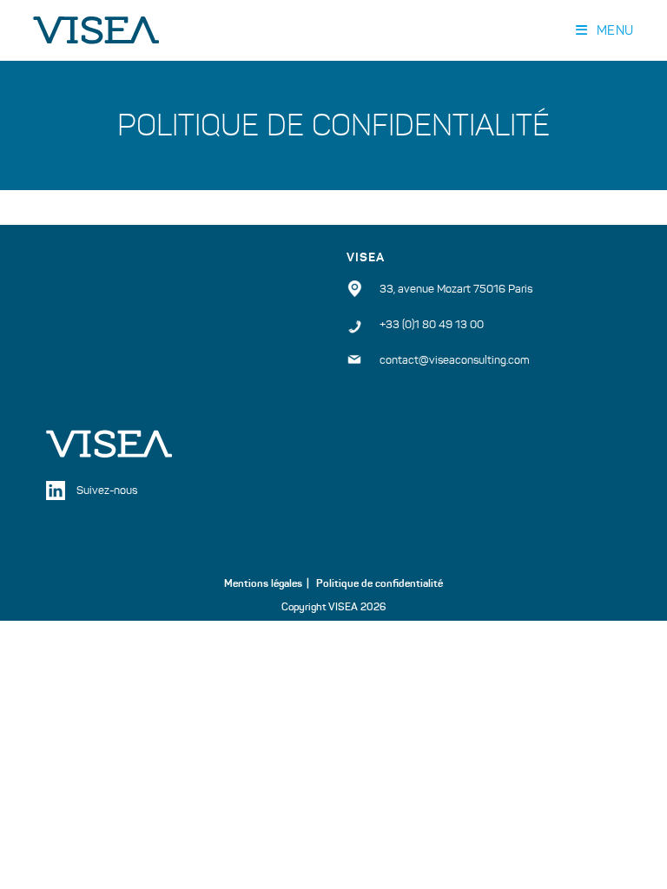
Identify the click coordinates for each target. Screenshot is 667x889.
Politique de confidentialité (379, 582)
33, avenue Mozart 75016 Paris (456, 289)
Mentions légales (263, 582)
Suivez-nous (106, 490)
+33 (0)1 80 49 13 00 (432, 325)
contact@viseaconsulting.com (455, 360)
